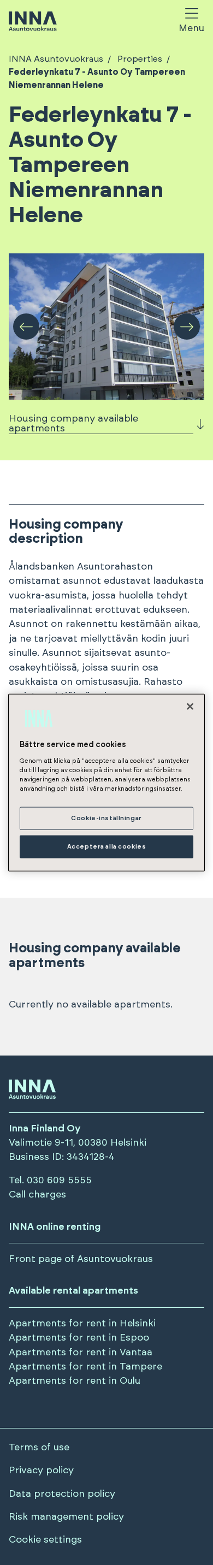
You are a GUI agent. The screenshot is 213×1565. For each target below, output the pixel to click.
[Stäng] (190, 707)
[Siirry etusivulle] (33, 22)
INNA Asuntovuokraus (56, 59)
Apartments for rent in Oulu (74, 1381)
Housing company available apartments (73, 424)
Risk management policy (66, 1517)
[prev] (26, 326)
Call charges (37, 1195)
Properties (139, 59)
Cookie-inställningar (106, 818)
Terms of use (39, 1448)
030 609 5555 (59, 1180)
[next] (187, 326)
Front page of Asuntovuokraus (81, 1259)
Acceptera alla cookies (106, 846)
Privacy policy (41, 1470)
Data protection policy (62, 1494)
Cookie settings (45, 1540)
